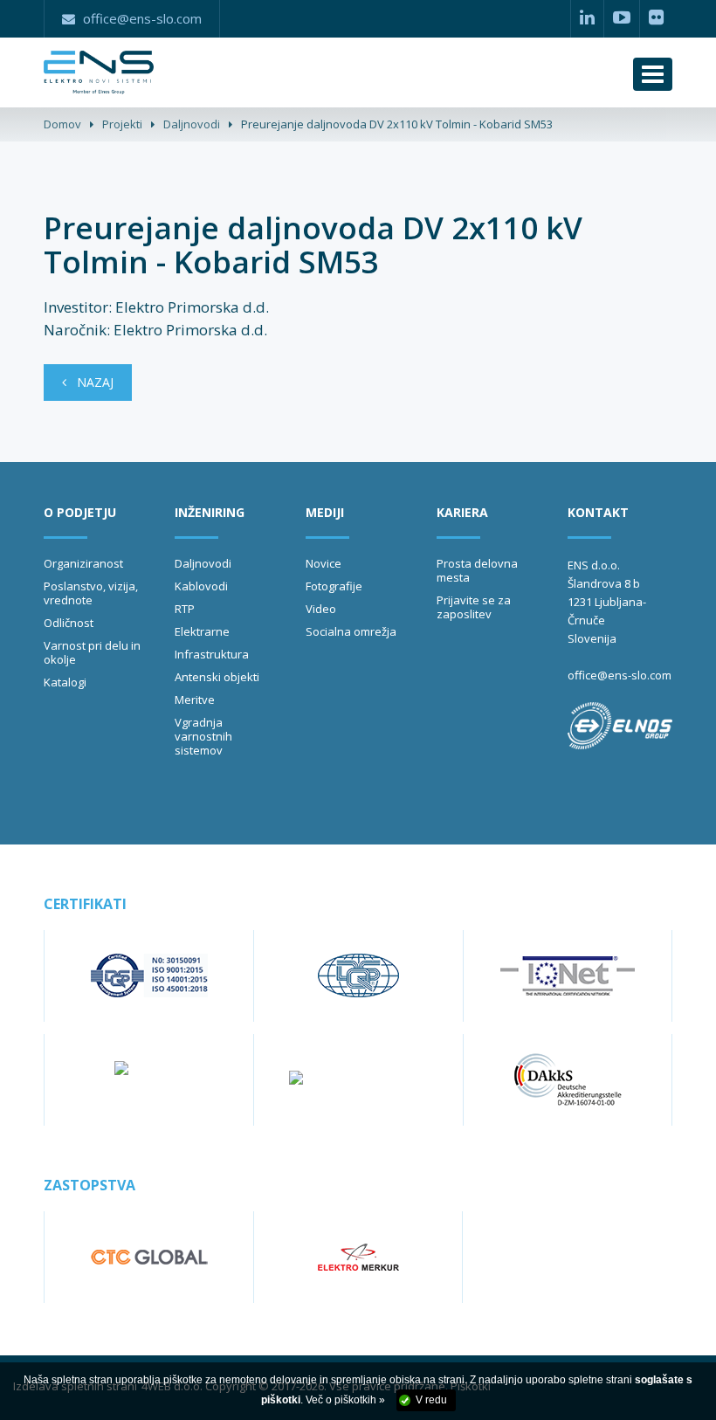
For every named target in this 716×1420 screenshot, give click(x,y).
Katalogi (65, 682)
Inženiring (209, 512)
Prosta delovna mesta (477, 570)
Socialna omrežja (351, 631)
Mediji (325, 512)
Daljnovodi (191, 124)
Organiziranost (83, 563)
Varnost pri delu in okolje (92, 652)
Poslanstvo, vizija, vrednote (91, 593)
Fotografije (334, 586)
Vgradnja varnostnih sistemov (203, 736)
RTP (185, 609)
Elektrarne (202, 631)
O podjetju (80, 512)
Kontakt (598, 512)
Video (321, 609)
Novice (323, 563)
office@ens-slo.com (619, 675)
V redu (431, 1400)
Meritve (195, 699)
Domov (62, 124)
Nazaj (90, 382)
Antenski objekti (217, 677)
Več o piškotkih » (345, 1400)
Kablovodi (201, 586)
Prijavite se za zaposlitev (474, 607)
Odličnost (68, 623)
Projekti (122, 124)
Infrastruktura (212, 654)
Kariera (462, 512)
